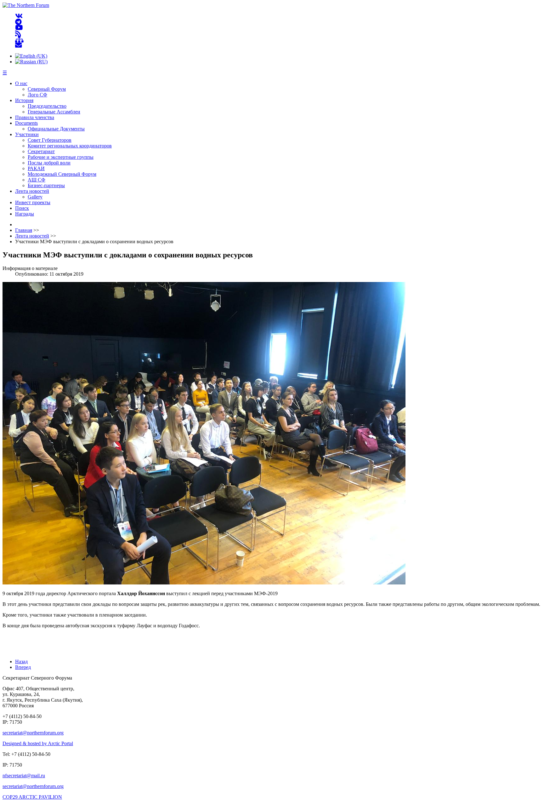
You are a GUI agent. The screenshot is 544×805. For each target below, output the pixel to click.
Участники (27, 134)
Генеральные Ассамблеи (54, 111)
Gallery (35, 196)
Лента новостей (32, 191)
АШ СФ (36, 179)
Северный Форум (47, 89)
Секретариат (41, 151)
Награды (24, 213)
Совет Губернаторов (49, 140)
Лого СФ (37, 94)
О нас (21, 83)
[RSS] (18, 33)
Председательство (47, 106)
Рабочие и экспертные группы (61, 157)
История (24, 100)
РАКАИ (36, 168)
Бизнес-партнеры (46, 185)
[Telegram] (18, 22)
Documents (26, 123)
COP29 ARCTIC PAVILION (32, 797)
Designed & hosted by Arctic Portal (38, 743)
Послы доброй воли (49, 162)
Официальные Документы (56, 128)
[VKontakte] (19, 16)
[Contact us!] (18, 45)
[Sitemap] (19, 39)
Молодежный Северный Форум (62, 174)
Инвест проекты (32, 202)
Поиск (22, 208)
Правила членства (34, 117)
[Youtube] (19, 28)
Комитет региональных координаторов (70, 145)
